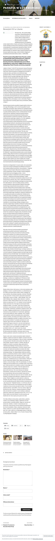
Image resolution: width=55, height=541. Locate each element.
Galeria (30, 18)
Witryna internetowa (8, 502)
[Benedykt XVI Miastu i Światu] (27, 437)
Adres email (6, 495)
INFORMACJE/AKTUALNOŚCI (19, 18)
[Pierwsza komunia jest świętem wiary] (7, 437)
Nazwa (5, 488)
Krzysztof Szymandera (23, 27)
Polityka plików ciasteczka (38, 538)
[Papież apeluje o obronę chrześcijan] (17, 437)
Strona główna (6, 18)
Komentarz (6, 469)
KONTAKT (37, 18)
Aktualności (8, 452)
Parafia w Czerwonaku (21, 7)
